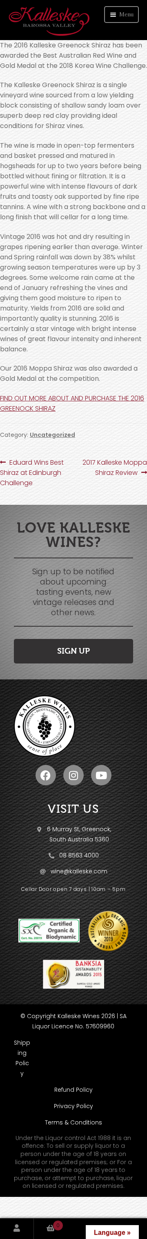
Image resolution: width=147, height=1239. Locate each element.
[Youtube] (101, 775)
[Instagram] (73, 775)
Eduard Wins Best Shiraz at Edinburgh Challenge (32, 472)
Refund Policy (73, 1090)
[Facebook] (46, 775)
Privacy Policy (73, 1106)
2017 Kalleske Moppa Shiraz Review (114, 467)
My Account (17, 1229)
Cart (47, 1224)
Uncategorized (52, 435)
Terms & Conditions (73, 1122)
